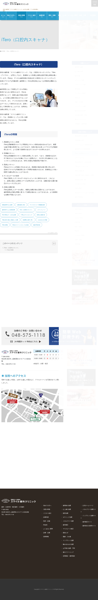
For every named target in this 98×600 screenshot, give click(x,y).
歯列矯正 (65, 525)
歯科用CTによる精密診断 (8, 209)
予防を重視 (5, 225)
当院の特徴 (46, 509)
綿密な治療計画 (41, 215)
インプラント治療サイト (88, 517)
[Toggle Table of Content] (53, 243)
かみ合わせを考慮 (42, 220)
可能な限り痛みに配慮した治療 (10, 220)
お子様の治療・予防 (69, 548)
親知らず (65, 533)
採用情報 (46, 536)
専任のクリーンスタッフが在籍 (20, 225)
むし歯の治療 (67, 509)
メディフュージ (41, 209)
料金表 (45, 525)
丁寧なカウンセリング (26, 215)
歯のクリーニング (68, 552)
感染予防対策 (36, 225)
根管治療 (65, 513)
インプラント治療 (68, 540)
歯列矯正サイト (87, 522)
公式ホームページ (87, 505)
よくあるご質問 (48, 529)
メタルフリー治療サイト (88, 510)
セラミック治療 (67, 517)
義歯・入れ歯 (67, 536)
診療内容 (46, 517)
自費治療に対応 (21, 205)
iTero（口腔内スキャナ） (26, 209)
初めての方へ (47, 505)
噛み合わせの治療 (68, 544)
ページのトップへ (53, 233)
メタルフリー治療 (68, 521)
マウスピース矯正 (68, 529)
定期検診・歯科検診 (69, 556)
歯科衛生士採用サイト (89, 526)
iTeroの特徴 (10, 250)
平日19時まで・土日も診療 (9, 215)
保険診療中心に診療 (7, 205)
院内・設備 (46, 521)
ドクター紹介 (47, 513)
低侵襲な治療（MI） (28, 220)
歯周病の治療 (67, 505)
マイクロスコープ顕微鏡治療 (37, 205)
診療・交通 (46, 533)
